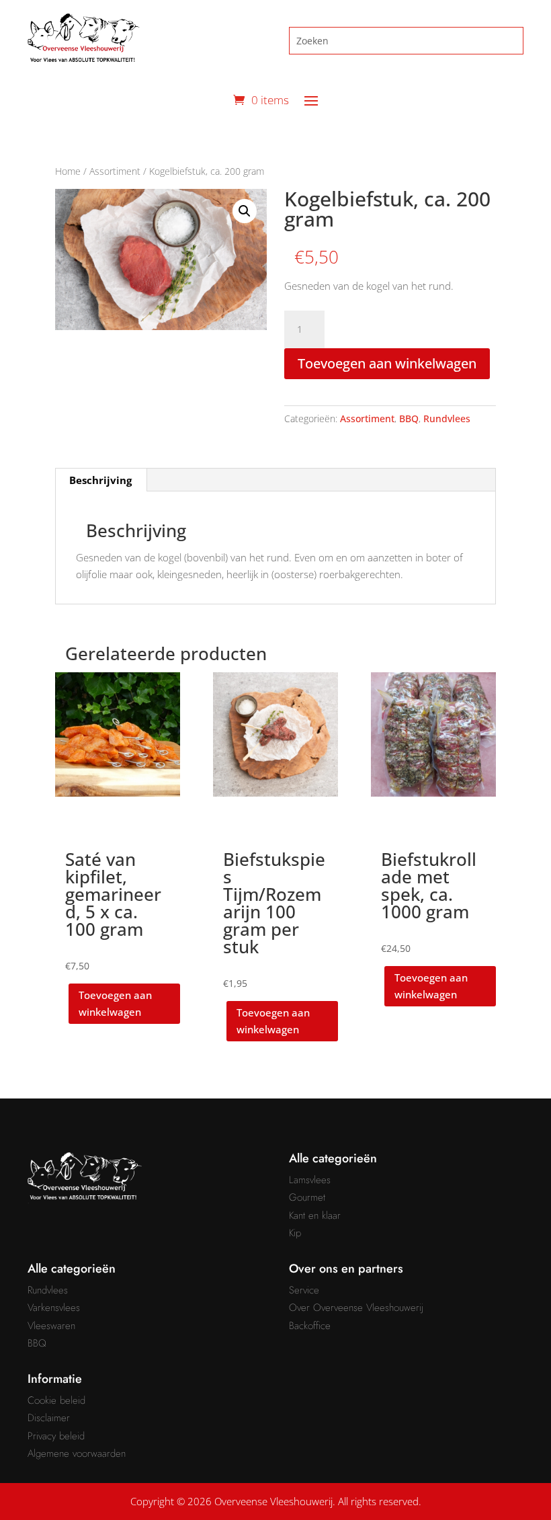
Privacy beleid (56, 1436)
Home (68, 171)
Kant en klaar (315, 1215)
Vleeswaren (51, 1325)
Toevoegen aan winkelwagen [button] (115, 1003)
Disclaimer (49, 1417)
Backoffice (310, 1325)
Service (304, 1290)
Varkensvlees (54, 1307)
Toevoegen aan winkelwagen (387, 363)
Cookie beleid (56, 1400)
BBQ (409, 418)
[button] (244, 211)
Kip (295, 1233)
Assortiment (114, 171)
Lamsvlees (310, 1179)
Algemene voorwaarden (77, 1453)
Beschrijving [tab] (100, 480)
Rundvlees (446, 418)
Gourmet (307, 1197)
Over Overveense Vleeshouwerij (356, 1307)
